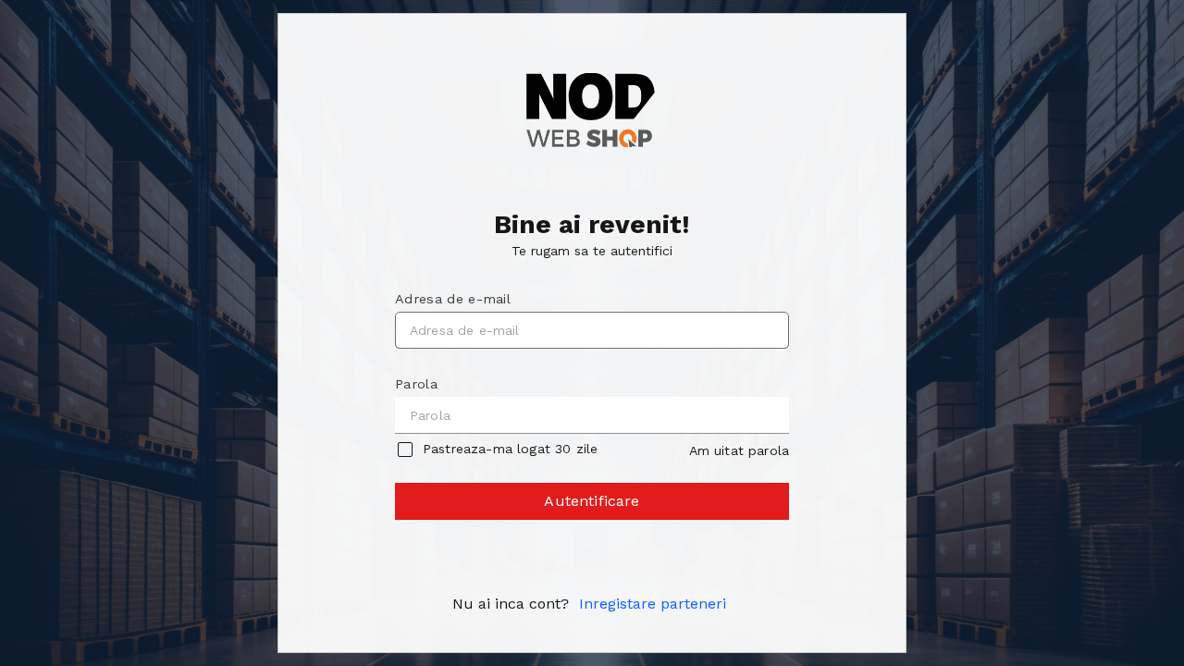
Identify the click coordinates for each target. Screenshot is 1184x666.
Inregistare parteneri (652, 603)
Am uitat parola (739, 450)
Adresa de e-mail (453, 298)
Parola (416, 383)
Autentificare (591, 501)
